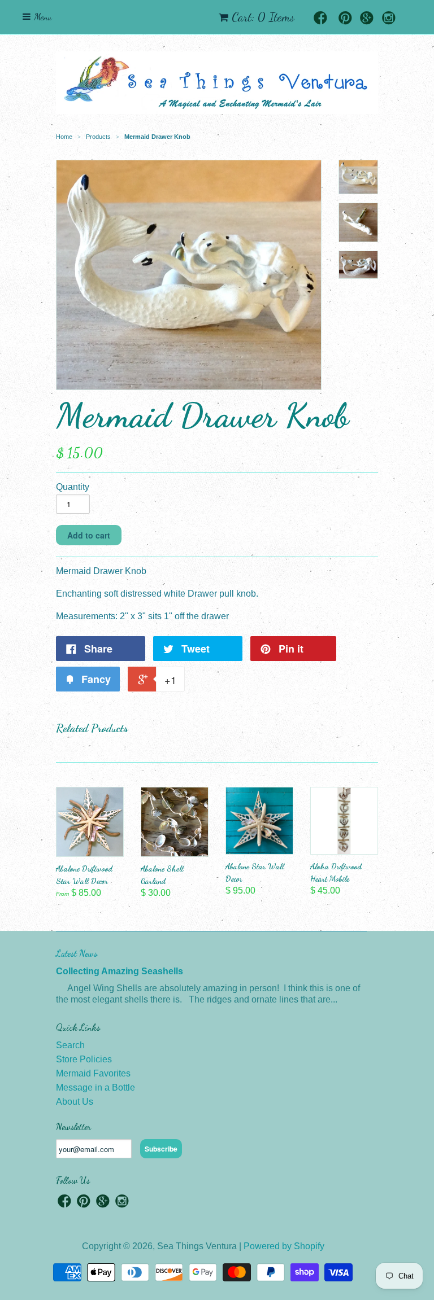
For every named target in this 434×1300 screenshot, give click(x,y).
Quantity (72, 487)
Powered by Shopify (284, 1246)
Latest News (76, 953)
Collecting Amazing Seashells (119, 971)
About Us (74, 1101)
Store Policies (84, 1059)
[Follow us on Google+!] (367, 19)
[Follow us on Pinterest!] (345, 19)
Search (70, 1045)
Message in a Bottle (95, 1087)
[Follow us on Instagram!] (389, 19)
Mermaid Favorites (93, 1073)
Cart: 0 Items (263, 17)
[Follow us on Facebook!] (320, 19)
